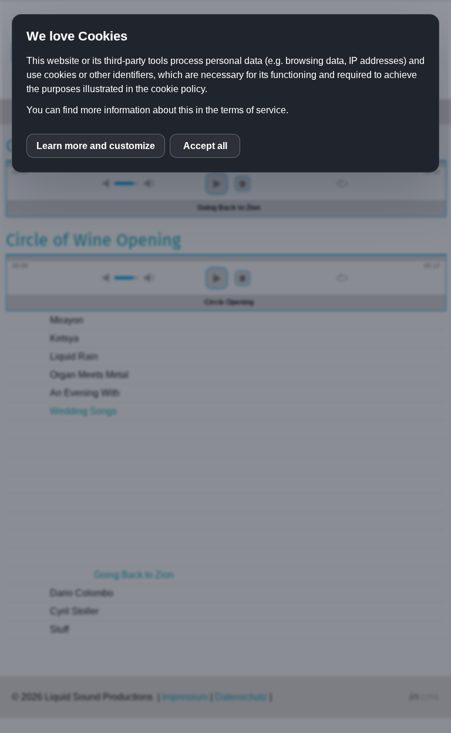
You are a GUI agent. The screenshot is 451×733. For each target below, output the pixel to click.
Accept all (205, 146)
